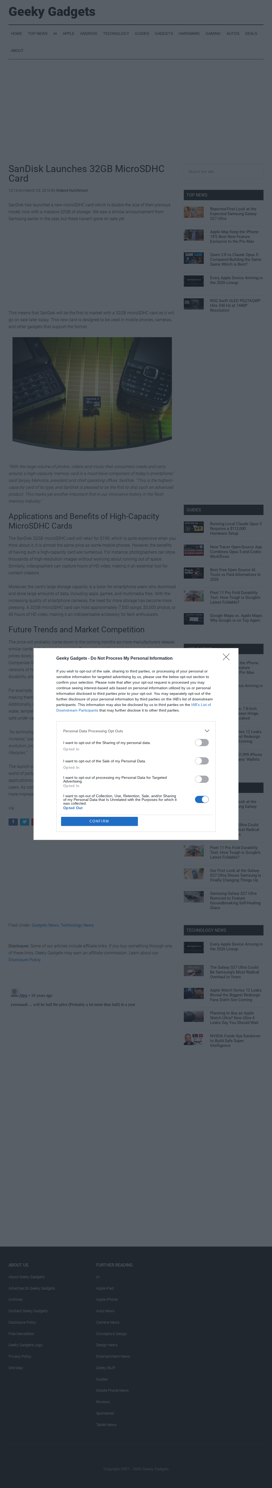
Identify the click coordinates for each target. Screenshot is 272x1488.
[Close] (228, 659)
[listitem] (136, 731)
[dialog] (136, 744)
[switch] (202, 742)
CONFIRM (99, 821)
